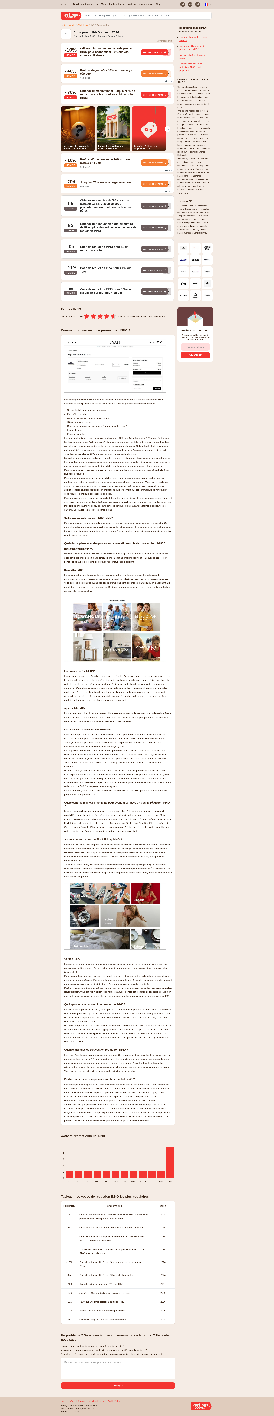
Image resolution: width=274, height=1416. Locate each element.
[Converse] (207, 283)
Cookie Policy (114, 1401)
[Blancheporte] (195, 271)
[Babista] (207, 259)
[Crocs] (183, 295)
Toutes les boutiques (112, 4)
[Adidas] (183, 248)
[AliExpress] (195, 248)
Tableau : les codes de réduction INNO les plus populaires (191, 67)
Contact (81, 1401)
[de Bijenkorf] (195, 295)
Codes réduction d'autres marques (192, 56)
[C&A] (183, 283)
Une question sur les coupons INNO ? (194, 39)
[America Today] (207, 248)
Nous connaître (67, 1401)
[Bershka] (183, 271)
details (167, 81)
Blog (158, 4)
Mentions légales (96, 1401)
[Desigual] (207, 295)
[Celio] (195, 283)
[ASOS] (195, 259)
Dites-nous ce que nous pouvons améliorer (93, 1362)
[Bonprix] (207, 271)
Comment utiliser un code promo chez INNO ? (192, 48)
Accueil (65, 4)
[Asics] (183, 259)
